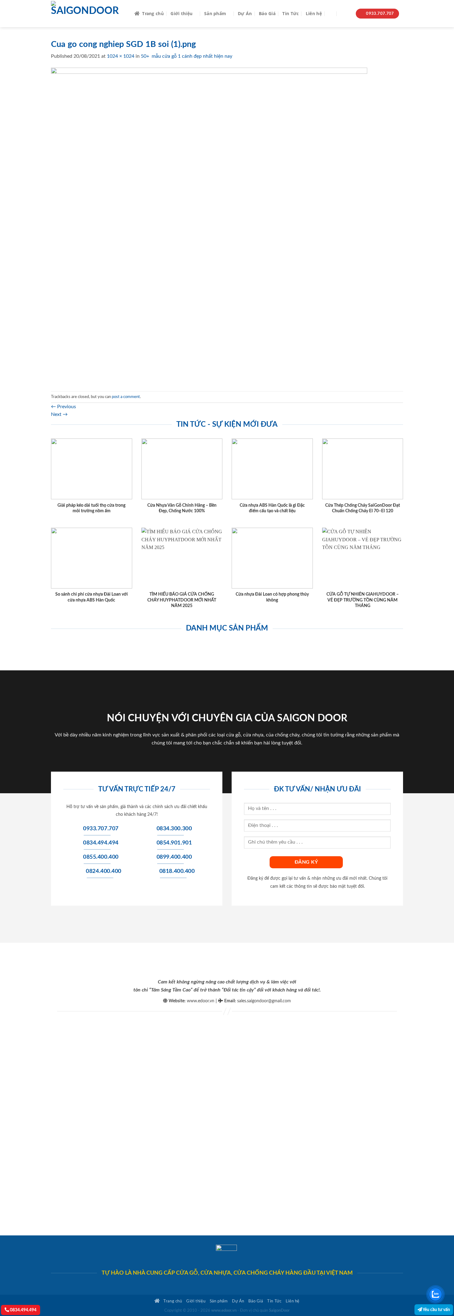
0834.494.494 (22, 1310)
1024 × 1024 (120, 56)
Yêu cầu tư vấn (436, 1309)
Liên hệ (314, 13)
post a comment (126, 397)
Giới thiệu (181, 13)
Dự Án (245, 13)
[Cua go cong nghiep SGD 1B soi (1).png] (209, 225)
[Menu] (345, 14)
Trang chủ (153, 13)
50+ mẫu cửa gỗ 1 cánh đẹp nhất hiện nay (186, 56)
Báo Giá (267, 13)
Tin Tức (290, 13)
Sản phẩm (215, 13)
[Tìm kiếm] (331, 13)
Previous (63, 406)
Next (59, 414)
